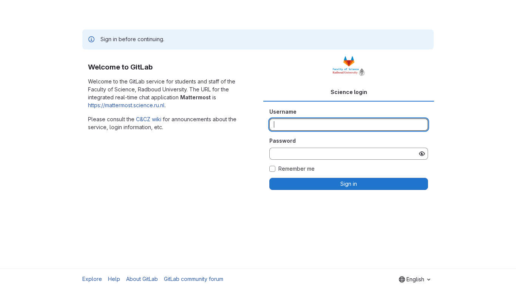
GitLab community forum (193, 279)
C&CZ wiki (148, 119)
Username (283, 111)
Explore (92, 279)
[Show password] (422, 154)
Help (114, 279)
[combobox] (414, 279)
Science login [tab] (349, 92)
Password (282, 140)
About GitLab (142, 279)
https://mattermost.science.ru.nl (126, 105)
